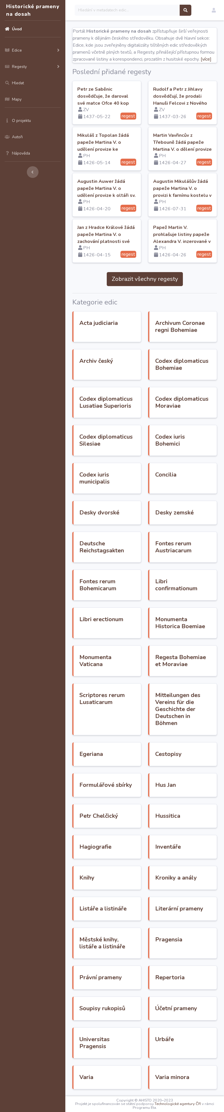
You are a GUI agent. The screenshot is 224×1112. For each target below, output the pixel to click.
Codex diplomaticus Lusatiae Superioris (106, 402)
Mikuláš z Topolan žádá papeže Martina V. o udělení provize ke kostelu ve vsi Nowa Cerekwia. (103, 149)
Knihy (86, 878)
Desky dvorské (99, 512)
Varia (86, 1077)
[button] (213, 10)
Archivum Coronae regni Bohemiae (180, 326)
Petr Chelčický (98, 816)
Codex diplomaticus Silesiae (106, 440)
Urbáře (164, 1039)
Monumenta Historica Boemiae (180, 622)
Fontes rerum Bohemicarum (97, 584)
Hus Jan (165, 785)
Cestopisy (168, 754)
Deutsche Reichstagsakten (101, 547)
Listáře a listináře (103, 909)
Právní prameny (100, 977)
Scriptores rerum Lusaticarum (102, 698)
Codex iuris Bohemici (170, 440)
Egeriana (91, 754)
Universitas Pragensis (94, 1042)
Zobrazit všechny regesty (145, 279)
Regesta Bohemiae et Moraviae (180, 660)
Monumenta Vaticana (95, 660)
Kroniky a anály (176, 878)
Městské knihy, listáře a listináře (102, 943)
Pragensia (168, 939)
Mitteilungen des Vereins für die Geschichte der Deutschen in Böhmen (177, 709)
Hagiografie (95, 847)
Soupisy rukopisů (102, 1008)
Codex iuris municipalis (94, 478)
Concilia (165, 475)
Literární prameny (179, 909)
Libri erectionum (101, 619)
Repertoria (170, 977)
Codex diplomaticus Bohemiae (182, 364)
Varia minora (172, 1077)
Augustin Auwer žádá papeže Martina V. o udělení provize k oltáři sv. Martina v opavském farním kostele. (106, 195)
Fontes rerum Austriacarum (173, 547)
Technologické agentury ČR (178, 1103)
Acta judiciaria (98, 323)
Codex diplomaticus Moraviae (182, 402)
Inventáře (168, 847)
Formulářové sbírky (105, 785)
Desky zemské (174, 512)
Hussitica (167, 816)
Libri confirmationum (176, 584)
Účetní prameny (176, 1008)
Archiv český (96, 361)
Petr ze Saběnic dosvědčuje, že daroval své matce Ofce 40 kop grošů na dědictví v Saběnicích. (103, 103)
